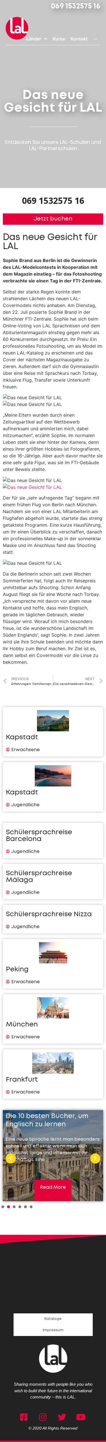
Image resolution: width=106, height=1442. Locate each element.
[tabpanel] (53, 1155)
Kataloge (53, 1318)
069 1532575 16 (75, 6)
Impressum (53, 1330)
